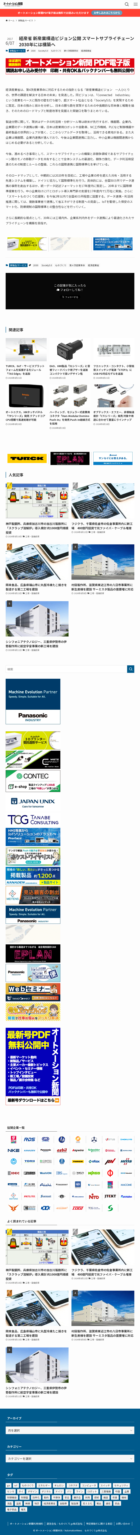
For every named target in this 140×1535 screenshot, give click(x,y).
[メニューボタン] (135, 4)
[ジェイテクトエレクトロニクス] (110, 1196)
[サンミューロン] (126, 1196)
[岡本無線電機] (14, 1208)
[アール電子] (30, 1139)
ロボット (92, 1491)
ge (8, 1485)
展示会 (77, 1497)
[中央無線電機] (46, 1139)
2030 (33, 50)
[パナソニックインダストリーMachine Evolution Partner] (33, 922)
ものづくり (56, 50)
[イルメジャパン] (62, 1196)
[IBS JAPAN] (62, 1173)
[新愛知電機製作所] (46, 1184)
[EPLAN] (14, 1139)
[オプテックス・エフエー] (110, 1139)
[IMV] (110, 1161)
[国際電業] (30, 1208)
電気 (23, 1509)
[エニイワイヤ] (78, 1151)
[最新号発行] (33, 1104)
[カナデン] (30, 1151)
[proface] (113, 249)
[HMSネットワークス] (126, 1161)
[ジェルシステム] (62, 1161)
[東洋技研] (78, 1208)
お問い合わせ (123, 1523)
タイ (21, 1491)
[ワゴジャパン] (94, 1173)
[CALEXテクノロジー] (78, 1139)
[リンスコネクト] (62, 1184)
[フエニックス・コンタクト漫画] (33, 864)
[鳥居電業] (30, 1161)
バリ (69, 1491)
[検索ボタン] (126, 4)
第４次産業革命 (71, 50)
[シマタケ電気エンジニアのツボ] (33, 1019)
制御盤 (24, 1497)
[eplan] (70, 464)
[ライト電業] (62, 1139)
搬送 (105, 1497)
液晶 (9, 1503)
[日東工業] (94, 1196)
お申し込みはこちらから (107, 12)
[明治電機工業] (78, 1196)
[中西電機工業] (110, 1173)
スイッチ (105, 1485)
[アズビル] (62, 1151)
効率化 (36, 1497)
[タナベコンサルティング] (94, 1208)
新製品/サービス (17, 50)
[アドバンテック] (14, 1184)
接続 (96, 1497)
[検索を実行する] (130, 669)
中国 (117, 1491)
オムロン (59, 1485)
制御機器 (12, 1497)
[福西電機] (126, 1173)
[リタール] (110, 1184)
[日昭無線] (46, 1208)
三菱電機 (106, 1491)
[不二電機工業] (14, 1161)
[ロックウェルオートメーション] (110, 1151)
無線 (27, 1503)
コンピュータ (89, 1485)
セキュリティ (121, 1485)
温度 (18, 1503)
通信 (108, 1503)
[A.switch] (27, 249)
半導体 (56, 1497)
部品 (117, 1503)
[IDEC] (14, 1173)
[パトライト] (30, 1196)
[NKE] (14, 1151)
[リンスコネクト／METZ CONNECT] (33, 767)
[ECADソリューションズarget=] (78, 1184)
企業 (126, 1491)
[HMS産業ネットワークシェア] (70, 249)
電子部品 (12, 1509)
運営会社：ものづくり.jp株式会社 (64, 1523)
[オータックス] (94, 1161)
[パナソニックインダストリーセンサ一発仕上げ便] (33, 981)
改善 (114, 1497)
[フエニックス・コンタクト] (30, 1173)
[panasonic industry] (33, 723)
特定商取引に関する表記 (99, 1523)
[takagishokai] (33, 1000)
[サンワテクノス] (110, 1208)
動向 (46, 1497)
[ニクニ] (78, 1173)
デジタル (46, 1491)
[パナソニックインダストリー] (46, 1151)
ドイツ (59, 1491)
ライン (79, 1491)
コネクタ (72, 1485)
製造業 (74, 1503)
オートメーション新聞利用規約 (26, 1523)
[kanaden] (33, 884)
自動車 (63, 1503)
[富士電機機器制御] (30, 1184)
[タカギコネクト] (94, 1184)
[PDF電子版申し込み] (70, 73)
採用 (87, 1497)
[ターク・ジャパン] (78, 1161)
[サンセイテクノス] (113, 464)
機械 (124, 1497)
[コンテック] (33, 791)
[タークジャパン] (27, 462)
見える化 (87, 1503)
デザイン (32, 1491)
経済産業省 (86, 50)
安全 (67, 1497)
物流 (36, 1503)
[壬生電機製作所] (94, 1139)
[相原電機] (62, 1208)
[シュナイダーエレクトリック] (94, 1151)
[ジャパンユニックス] (126, 1151)
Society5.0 (43, 50)
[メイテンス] (33, 903)
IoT (16, 1485)
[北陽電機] (126, 1139)
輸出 (99, 1503)
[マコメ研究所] (126, 1184)
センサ (10, 1491)
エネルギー (44, 1485)
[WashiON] (46, 1173)
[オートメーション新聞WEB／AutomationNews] (13, 4)
